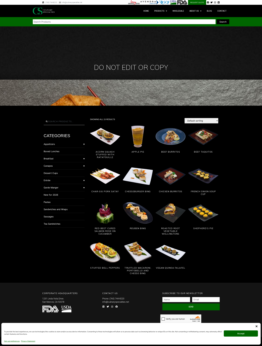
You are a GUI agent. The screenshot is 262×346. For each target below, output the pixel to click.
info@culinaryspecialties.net (115, 302)
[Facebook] (208, 2)
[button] (256, 326)
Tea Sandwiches (52, 223)
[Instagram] (215, 2)
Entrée (47, 180)
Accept (241, 333)
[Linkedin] (219, 2)
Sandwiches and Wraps (56, 209)
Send (191, 307)
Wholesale (178, 11)
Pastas (47, 202)
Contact (222, 11)
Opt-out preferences (12, 341)
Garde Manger (51, 187)
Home (146, 11)
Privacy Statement (28, 341)
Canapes (48, 165)
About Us (194, 11)
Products (159, 11)
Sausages (48, 216)
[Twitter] (211, 2)
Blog (209, 11)
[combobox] (124, 21)
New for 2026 (51, 194)
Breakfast (48, 158)
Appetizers (49, 144)
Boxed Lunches (51, 151)
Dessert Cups (51, 173)
